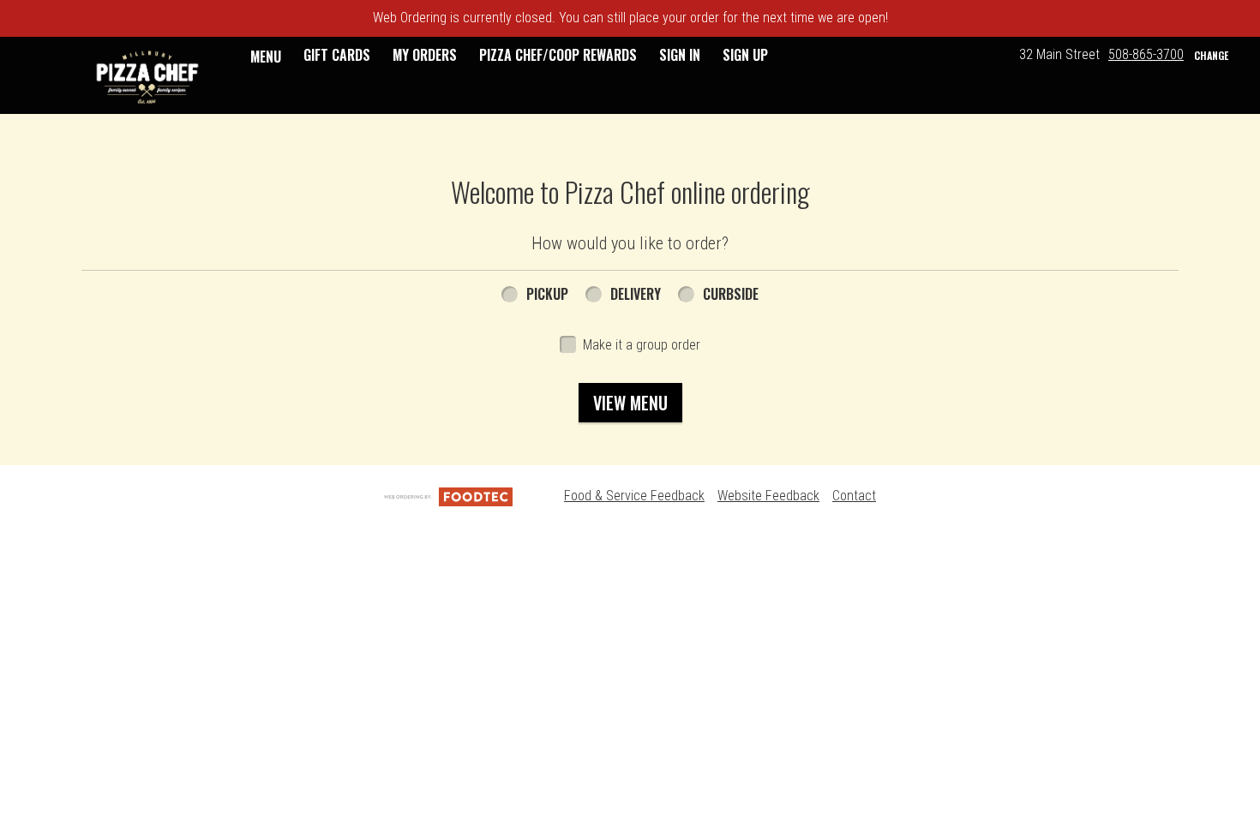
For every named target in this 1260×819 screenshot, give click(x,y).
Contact (854, 495)
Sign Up (745, 55)
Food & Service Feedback (634, 495)
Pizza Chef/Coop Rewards (558, 55)
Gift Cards (336, 55)
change (1211, 55)
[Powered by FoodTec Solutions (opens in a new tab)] (448, 495)
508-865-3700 (1146, 54)
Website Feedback (768, 495)
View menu (630, 402)
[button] (147, 77)
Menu (265, 56)
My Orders (425, 55)
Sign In (679, 55)
